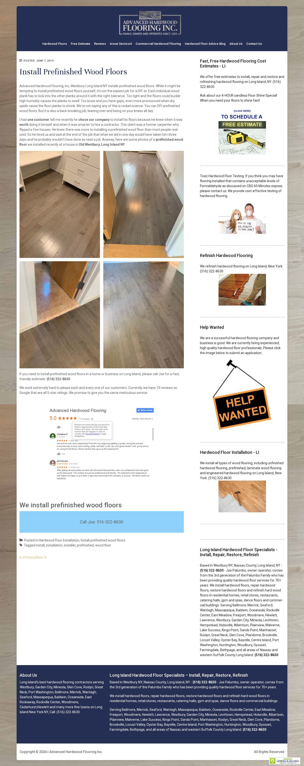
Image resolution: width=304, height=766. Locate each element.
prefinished (85, 545)
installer (70, 545)
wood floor (103, 545)
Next (39, 557)
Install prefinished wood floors (103, 540)
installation (54, 545)
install (40, 545)
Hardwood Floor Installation (59, 540)
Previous (29, 557)
